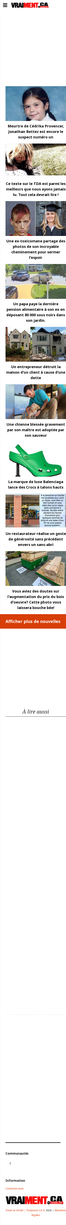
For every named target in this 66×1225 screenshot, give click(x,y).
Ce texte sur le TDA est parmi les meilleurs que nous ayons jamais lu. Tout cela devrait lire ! (36, 189)
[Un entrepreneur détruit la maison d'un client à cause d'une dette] (36, 344)
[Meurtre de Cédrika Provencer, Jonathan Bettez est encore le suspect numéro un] (36, 103)
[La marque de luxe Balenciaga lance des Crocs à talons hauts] (36, 459)
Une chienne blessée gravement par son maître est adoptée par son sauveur (35, 430)
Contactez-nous (15, 1188)
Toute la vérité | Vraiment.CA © (26, 1210)
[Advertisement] (33, 49)
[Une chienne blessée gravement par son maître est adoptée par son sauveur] (36, 401)
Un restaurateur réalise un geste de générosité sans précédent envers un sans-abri (36, 539)
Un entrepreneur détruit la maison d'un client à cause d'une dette (35, 372)
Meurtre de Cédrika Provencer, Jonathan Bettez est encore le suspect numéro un (36, 132)
